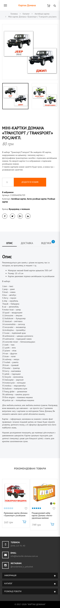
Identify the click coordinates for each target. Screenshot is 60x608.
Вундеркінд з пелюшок (19, 209)
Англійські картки (18, 199)
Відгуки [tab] (47, 242)
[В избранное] (26, 508)
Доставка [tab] (27, 243)
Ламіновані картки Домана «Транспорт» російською (15, 514)
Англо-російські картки (37, 199)
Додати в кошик (30, 182)
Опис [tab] (9, 243)
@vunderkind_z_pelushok (22, 566)
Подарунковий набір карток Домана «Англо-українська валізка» (42, 515)
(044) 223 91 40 (18, 545)
